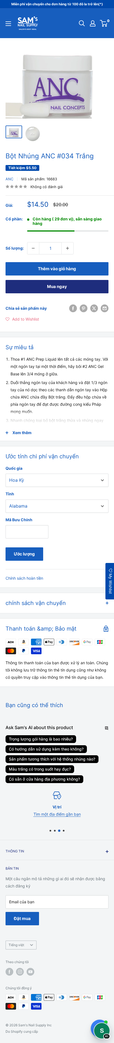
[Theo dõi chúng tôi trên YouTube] (30, 972)
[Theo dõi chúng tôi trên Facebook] (9, 972)
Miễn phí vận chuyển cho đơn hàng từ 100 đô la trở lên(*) (57, 4)
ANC (9, 179)
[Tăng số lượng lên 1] (67, 248)
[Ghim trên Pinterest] (83, 308)
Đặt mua (22, 918)
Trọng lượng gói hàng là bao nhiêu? (41, 739)
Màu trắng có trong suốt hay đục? (40, 769)
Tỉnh (10, 493)
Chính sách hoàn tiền (24, 578)
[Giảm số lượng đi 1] (33, 248)
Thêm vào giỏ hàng (57, 268)
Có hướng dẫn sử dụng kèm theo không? (46, 749)
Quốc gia (14, 468)
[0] (103, 23)
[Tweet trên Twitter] (94, 308)
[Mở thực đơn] (8, 23)
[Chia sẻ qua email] (104, 308)
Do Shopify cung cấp (22, 1031)
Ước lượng (24, 554)
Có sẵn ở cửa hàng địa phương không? (44, 779)
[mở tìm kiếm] (82, 23)
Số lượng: (15, 248)
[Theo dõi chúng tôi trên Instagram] (20, 972)
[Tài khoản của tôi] (92, 23)
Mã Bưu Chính (19, 519)
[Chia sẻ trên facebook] (73, 308)
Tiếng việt (16, 945)
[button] (22, 319)
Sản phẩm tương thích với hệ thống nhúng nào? (52, 759)
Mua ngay (57, 286)
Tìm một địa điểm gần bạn (57, 814)
